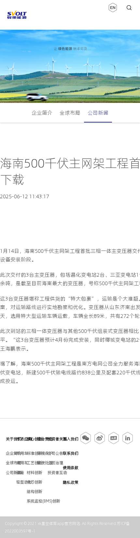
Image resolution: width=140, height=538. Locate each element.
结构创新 (34, 491)
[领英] (127, 443)
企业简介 (42, 112)
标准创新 (34, 453)
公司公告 (55, 453)
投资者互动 (57, 472)
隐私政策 (70, 482)
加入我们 (70, 439)
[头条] (113, 443)
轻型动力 (24, 482)
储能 (20, 472)
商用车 (22, 462)
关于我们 (13, 439)
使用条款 (70, 467)
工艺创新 (34, 462)
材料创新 (34, 472)
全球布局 (70, 112)
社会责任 (45, 439)
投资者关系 (57, 439)
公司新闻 (98, 112)
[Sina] (99, 443)
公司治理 (55, 462)
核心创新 (34, 439)
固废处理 (45, 462)
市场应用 (24, 439)
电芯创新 (34, 482)
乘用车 (22, 453)
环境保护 (45, 453)
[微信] (86, 443)
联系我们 (70, 453)
